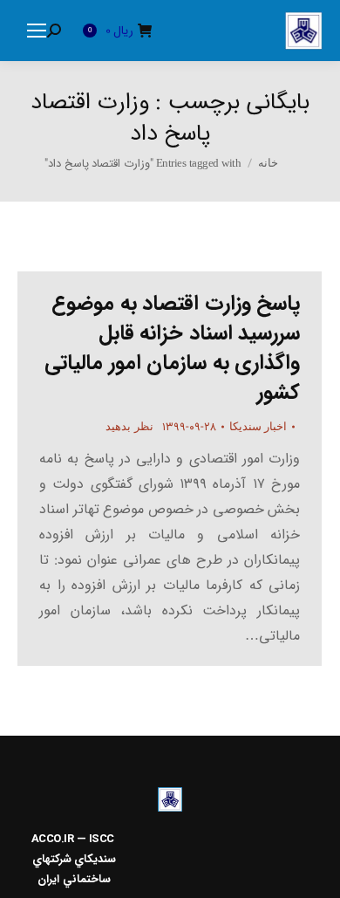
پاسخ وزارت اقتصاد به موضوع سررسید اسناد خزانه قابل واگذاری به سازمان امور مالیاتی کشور (172, 348)
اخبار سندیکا (258, 426)
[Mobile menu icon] (36, 30)
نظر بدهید (129, 426)
